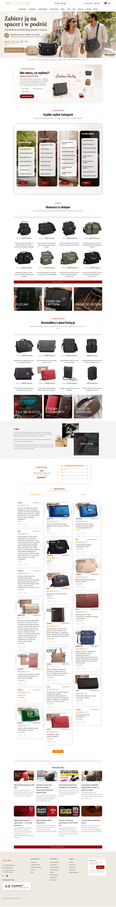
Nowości (95, 9)
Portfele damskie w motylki (67, 173)
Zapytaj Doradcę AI (27, 96)
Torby (68, 9)
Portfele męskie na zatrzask (88, 162)
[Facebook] (2, 875)
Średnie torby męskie (46, 169)
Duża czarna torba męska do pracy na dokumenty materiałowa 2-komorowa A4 (92, 274)
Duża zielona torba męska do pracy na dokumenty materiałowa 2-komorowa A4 (69, 274)
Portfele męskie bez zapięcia (88, 167)
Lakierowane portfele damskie (67, 143)
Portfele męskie (54, 9)
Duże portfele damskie (68, 151)
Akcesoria (80, 9)
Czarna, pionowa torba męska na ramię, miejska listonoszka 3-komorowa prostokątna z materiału (24, 245)
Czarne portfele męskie (89, 171)
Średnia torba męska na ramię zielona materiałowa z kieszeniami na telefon (92, 245)
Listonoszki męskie (46, 161)
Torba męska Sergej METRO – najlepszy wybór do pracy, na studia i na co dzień (90, 787)
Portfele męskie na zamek (88, 156)
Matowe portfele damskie (68, 147)
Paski (74, 9)
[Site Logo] (60, 3)
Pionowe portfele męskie (89, 152)
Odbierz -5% (100, 867)
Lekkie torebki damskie (26, 161)
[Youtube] (7, 875)
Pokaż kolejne (58, 751)
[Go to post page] (24, 775)
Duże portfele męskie (88, 140)
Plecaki (63, 9)
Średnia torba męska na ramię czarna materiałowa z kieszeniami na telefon (24, 274)
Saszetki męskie (45, 149)
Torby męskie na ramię (47, 145)
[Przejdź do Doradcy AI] (73, 83)
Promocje (88, 9)
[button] (52, 489)
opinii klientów (41, 473)
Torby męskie (32, 9)
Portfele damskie (42, 9)
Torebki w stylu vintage (26, 173)
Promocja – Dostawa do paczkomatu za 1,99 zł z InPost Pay (68, 823)
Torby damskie (22, 9)
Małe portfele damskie (68, 159)
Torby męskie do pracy (47, 153)
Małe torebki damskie (25, 157)
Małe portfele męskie (88, 144)
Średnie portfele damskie (68, 155)
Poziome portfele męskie (89, 148)
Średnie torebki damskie (26, 153)
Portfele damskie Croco (68, 163)
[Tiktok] (11, 875)
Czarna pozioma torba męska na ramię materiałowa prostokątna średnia (46, 245)
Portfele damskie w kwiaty (67, 168)
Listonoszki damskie (25, 165)
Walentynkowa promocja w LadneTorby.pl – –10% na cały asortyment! (23, 823)
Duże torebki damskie (25, 149)
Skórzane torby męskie (47, 157)
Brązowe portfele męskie (89, 175)
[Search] (27, 3)
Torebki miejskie (24, 169)
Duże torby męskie (45, 165)
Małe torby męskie (45, 173)
